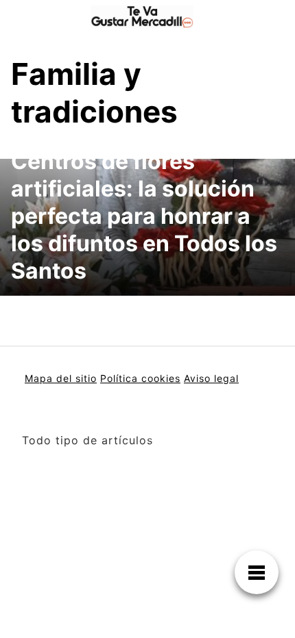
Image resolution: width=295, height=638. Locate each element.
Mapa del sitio (61, 378)
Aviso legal (211, 378)
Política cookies (140, 378)
